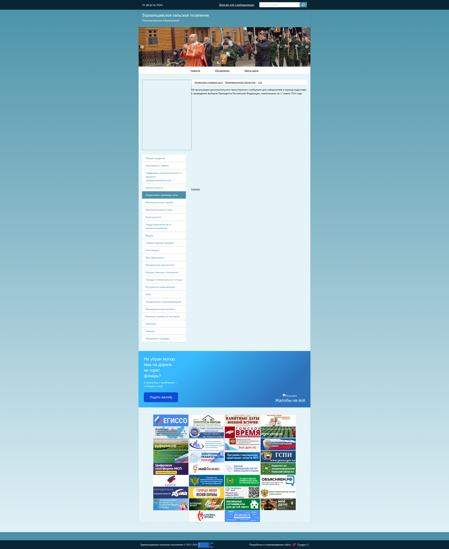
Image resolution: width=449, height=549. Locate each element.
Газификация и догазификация (163, 301)
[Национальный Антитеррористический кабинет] (278, 444)
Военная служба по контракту (163, 316)
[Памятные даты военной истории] (242, 420)
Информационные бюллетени (240, 82)
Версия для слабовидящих (236, 5)
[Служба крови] (206, 516)
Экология (151, 323)
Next (306, 47)
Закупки (150, 331)
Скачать (195, 189)
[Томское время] (242, 432)
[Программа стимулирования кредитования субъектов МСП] (242, 456)
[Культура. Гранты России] (170, 432)
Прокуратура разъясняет (160, 265)
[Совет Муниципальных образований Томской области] (206, 432)
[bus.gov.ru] (242, 444)
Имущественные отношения (162, 272)
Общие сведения (155, 158)
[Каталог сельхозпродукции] (170, 444)
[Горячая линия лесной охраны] (206, 492)
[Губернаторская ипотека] (206, 420)
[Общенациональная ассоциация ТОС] (170, 481)
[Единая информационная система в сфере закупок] (278, 492)
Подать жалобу (161, 397)
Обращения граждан (158, 338)
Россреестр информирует (160, 287)
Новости (195, 70)
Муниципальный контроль (161, 309)
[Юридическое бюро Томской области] (242, 481)
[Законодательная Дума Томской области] (170, 492)
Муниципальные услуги (159, 209)
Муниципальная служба (159, 202)
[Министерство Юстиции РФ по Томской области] (206, 481)
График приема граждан (160, 242)
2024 (260, 82)
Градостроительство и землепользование (158, 226)
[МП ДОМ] (242, 492)
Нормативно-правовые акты (209, 82)
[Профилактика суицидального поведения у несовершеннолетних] (170, 504)
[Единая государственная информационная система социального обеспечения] (170, 420)
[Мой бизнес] (206, 469)
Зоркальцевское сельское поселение (175, 15)
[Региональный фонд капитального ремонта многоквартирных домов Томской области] (206, 444)
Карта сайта (251, 70)
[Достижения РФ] (242, 516)
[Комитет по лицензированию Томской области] (278, 469)
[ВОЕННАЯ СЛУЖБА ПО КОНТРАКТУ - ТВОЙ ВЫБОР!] (278, 504)
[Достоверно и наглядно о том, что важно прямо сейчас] (278, 481)
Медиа (149, 235)
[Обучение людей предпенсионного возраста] (278, 420)
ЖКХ (148, 294)
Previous (142, 47)
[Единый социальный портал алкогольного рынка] (242, 469)
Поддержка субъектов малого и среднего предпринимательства (164, 176)
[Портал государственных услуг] (206, 456)
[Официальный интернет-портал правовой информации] (278, 456)
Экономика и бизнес (157, 165)
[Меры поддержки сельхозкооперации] (278, 432)
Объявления (222, 70)
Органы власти (154, 187)
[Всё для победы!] (206, 504)
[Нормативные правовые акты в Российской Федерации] (170, 456)
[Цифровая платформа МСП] (170, 469)
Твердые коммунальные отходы (164, 279)
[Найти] (303, 4)
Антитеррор (152, 250)
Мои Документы (155, 257)
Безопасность (153, 217)
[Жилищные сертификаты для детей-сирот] (242, 504)
